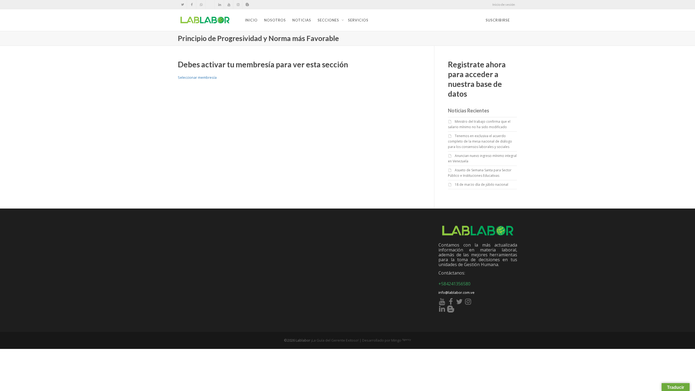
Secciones (329, 20)
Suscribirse (498, 20)
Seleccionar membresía (197, 77)
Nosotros (275, 20)
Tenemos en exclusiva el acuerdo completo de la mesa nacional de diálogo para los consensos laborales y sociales (480, 141)
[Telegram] (210, 4)
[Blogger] (247, 4)
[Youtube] (228, 4)
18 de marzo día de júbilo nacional (481, 184)
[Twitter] (182, 4)
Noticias (301, 20)
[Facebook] (191, 4)
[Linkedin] (219, 4)
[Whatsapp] (201, 4)
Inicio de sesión (503, 4)
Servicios (358, 20)
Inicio (251, 20)
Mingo (401, 340)
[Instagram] (237, 4)
